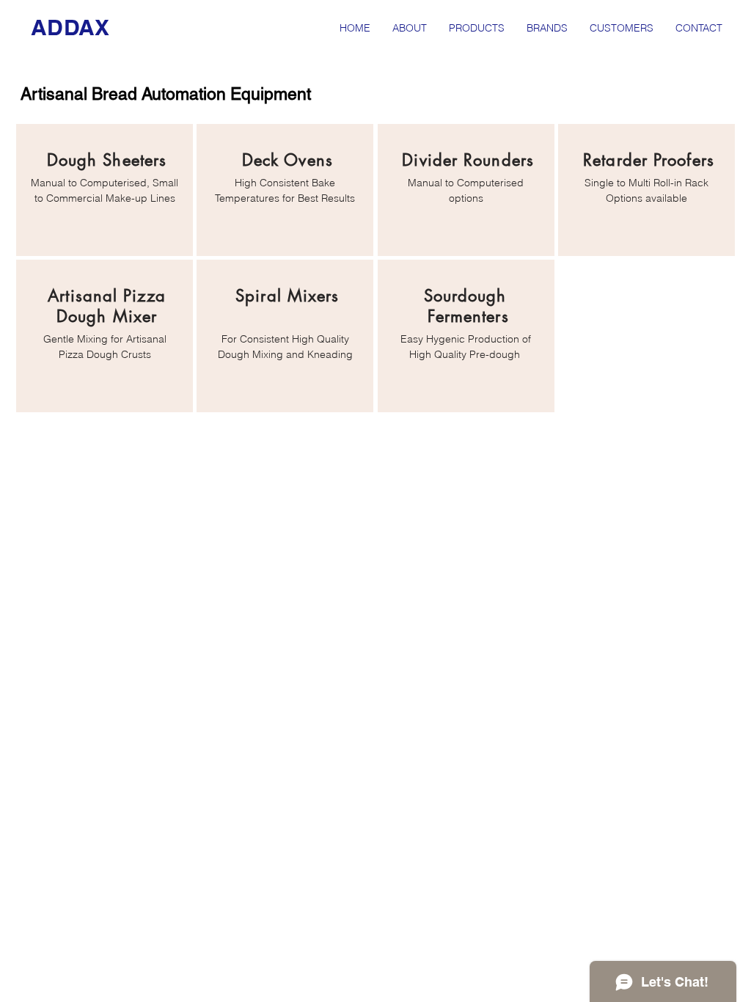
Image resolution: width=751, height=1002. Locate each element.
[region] (104, 190)
